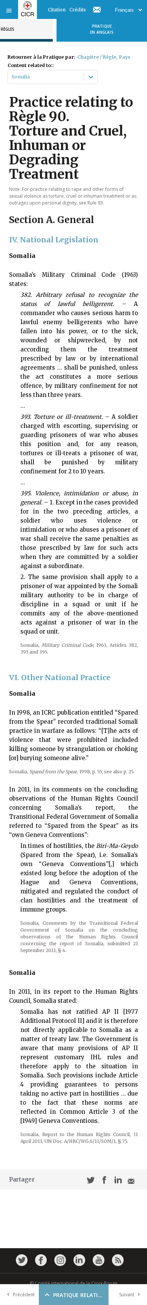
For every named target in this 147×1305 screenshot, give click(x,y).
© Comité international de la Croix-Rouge (74, 1283)
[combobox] (12, 77)
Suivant (126, 1294)
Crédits (77, 9)
